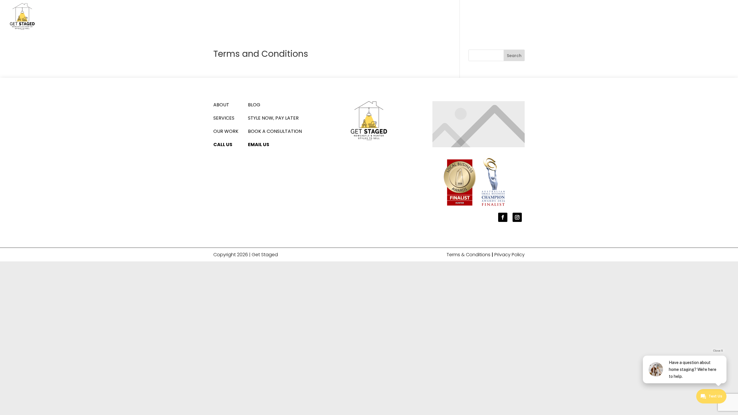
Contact (717, 17)
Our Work (686, 17)
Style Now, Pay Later (273, 118)
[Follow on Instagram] (517, 217)
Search (514, 56)
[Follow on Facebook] (502, 217)
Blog (254, 104)
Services (655, 17)
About (629, 17)
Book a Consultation (275, 131)
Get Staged (265, 254)
